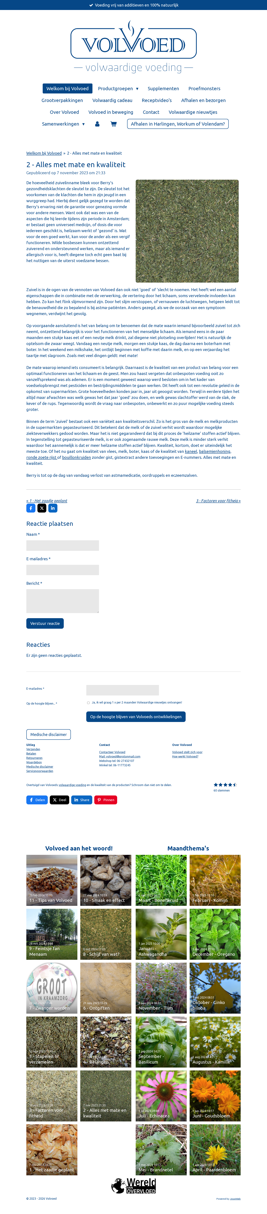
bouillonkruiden (76, 457)
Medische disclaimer (39, 766)
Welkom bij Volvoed (44, 153)
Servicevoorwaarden (39, 771)
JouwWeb (235, 1198)
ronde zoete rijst (41, 457)
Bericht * (34, 583)
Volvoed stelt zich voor (187, 752)
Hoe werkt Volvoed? (185, 756)
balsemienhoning (214, 451)
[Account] (97, 124)
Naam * (33, 534)
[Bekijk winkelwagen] (113, 124)
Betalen (31, 753)
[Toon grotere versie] (187, 231)
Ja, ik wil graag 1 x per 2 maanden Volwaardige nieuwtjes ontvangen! (137, 702)
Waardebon (34, 762)
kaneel (191, 451)
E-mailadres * (38, 558)
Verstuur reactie (45, 623)
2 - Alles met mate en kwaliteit (94, 153)
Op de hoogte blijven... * (41, 703)
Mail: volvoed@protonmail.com (119, 756)
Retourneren (34, 758)
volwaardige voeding (72, 785)
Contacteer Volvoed (112, 752)
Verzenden (33, 749)
